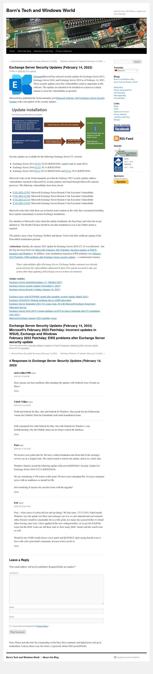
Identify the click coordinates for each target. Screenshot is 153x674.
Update (48, 345)
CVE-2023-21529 (21, 203)
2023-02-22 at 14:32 (22, 506)
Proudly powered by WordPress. (128, 657)
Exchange (65, 345)
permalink (25, 348)
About (116, 109)
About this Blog (24, 51)
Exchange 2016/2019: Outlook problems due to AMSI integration (40, 300)
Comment (13, 572)
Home (12, 51)
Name (11, 607)
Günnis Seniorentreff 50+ (123, 90)
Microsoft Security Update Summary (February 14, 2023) (33, 61)
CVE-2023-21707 (21, 192)
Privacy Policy (42, 626)
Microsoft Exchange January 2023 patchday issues (33, 318)
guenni (33, 71)
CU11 (37, 170)
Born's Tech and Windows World (40, 10)
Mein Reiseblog (119, 92)
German (38, 76)
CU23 (37, 163)
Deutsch (121, 70)
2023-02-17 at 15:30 (22, 448)
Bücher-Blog (118, 87)
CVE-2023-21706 (21, 196)
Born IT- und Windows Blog (124, 79)
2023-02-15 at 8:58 (22, 376)
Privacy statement (64, 51)
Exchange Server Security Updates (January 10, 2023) (34, 289)
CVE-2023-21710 (21, 199)
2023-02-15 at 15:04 (22, 405)
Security (32, 345)
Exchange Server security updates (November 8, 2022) (34, 285)
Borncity (117, 119)
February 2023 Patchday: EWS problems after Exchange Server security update (57, 340)
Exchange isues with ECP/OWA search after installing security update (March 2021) (48, 296)
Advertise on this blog (43, 51)
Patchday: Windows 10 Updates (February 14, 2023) (82, 61)
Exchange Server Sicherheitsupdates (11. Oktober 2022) (35, 282)
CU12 (68, 170)
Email (11, 616)
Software (40, 345)
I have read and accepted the (30, 626)
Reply (16, 390)
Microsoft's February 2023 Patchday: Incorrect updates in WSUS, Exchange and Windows (52, 331)
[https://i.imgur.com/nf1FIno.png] (57, 149)
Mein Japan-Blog (120, 95)
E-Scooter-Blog (119, 98)
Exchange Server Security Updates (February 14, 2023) (50, 325)
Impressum (118, 111)
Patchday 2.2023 (77, 345)
